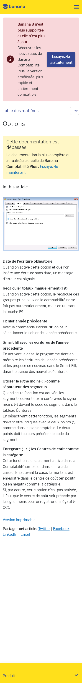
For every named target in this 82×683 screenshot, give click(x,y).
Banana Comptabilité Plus (29, 65)
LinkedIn (10, 534)
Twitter (44, 528)
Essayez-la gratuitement (61, 59)
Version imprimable (19, 519)
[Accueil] (18, 7)
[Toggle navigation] (75, 7)
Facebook (61, 528)
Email (25, 534)
